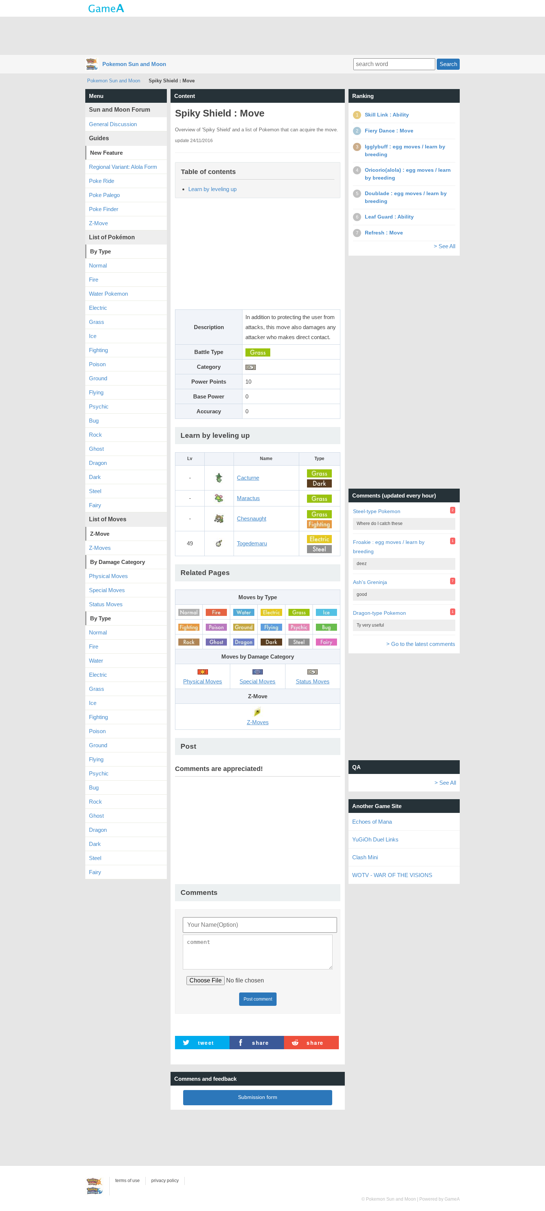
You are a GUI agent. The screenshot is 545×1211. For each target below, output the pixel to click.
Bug (94, 420)
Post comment (258, 999)
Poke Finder (103, 209)
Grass (96, 322)
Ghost (96, 449)
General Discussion (113, 124)
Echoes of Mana (372, 821)
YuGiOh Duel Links (375, 839)
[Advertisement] (272, 35)
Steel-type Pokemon (376, 511)
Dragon (98, 463)
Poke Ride (101, 181)
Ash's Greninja (370, 582)
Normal (98, 265)
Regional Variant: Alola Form (123, 167)
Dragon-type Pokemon (379, 613)
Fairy (95, 505)
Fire (93, 279)
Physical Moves (108, 576)
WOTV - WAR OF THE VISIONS (392, 875)
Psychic (99, 406)
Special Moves (107, 590)
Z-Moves (100, 548)
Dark (95, 477)
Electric (98, 308)
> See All (444, 246)
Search (448, 64)
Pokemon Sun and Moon (134, 64)
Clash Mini (365, 857)
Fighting (98, 350)
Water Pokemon (108, 294)
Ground (98, 378)
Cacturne (248, 478)
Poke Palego (104, 195)
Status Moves (106, 604)
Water (96, 660)
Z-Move (98, 223)
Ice (92, 336)
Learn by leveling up (212, 189)
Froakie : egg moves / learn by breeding (389, 546)
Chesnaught (251, 518)
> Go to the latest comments (420, 644)
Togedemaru (252, 543)
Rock (95, 434)
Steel (95, 491)
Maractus (248, 498)
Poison (97, 364)
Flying (96, 392)
